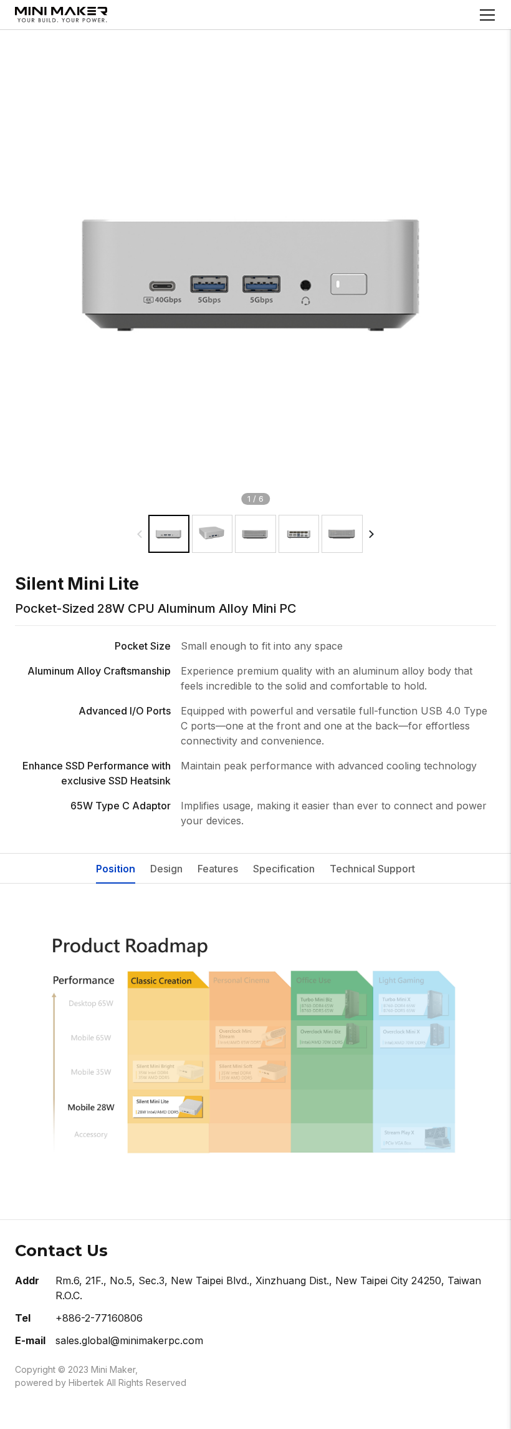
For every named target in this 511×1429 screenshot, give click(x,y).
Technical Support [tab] (372, 868)
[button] (371, 534)
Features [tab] (218, 868)
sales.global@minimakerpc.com (129, 1340)
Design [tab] (166, 868)
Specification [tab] (284, 868)
